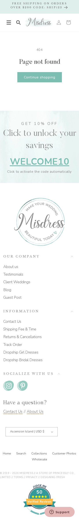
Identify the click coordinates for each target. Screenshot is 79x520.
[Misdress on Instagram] (8, 387)
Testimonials (13, 274)
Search (21, 453)
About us (10, 266)
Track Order (12, 344)
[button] (9, 22)
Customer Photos (64, 453)
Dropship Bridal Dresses (23, 360)
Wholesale (39, 459)
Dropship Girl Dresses (20, 352)
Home (7, 453)
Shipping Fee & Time (19, 329)
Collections (39, 453)
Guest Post (12, 297)
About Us (35, 411)
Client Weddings (16, 282)
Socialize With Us (28, 374)
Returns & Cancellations (22, 336)
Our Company (21, 256)
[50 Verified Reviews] (39, 517)
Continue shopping (39, 77)
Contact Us (12, 321)
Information (21, 311)
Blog (7, 289)
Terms (18, 477)
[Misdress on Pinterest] (22, 387)
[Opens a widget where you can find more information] (59, 512)
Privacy (32, 477)
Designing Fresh (53, 477)
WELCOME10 (39, 161)
